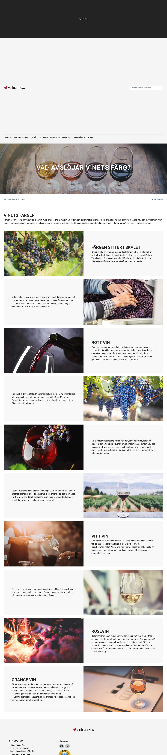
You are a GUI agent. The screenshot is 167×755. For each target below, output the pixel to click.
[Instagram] (67, 746)
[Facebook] (61, 746)
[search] (161, 88)
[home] (14, 87)
